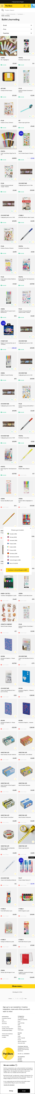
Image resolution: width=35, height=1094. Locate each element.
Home (3, 14)
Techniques (20, 14)
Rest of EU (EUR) (14, 563)
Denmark (20, 1061)
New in (19, 1028)
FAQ (3, 1020)
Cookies (4, 1037)
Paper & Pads (21, 1023)
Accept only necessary (9, 1084)
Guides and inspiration (7, 1028)
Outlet (19, 1026)
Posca (19, 1039)
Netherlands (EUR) (14, 556)
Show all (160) (21, 1043)
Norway (20, 1059)
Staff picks (20, 1029)
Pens (19, 1021)
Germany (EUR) (13, 553)
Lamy (19, 1036)
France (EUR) (13, 550)
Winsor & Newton (22, 1041)
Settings (11, 1090)
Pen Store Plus (5, 1027)
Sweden (20, 1058)
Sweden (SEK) (13, 534)
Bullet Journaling (6, 15)
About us (4, 1021)
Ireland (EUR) (13, 547)
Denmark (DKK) (13, 540)
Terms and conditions (7, 1033)
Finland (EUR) (13, 543)
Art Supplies (21, 1017)
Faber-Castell (21, 1038)
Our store (4, 1023)
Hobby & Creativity (10, 14)
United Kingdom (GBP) (15, 560)
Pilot (19, 1034)
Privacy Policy (5, 1035)
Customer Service (6, 1018)
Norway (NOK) (13, 537)
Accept (24, 1090)
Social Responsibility (7, 1030)
